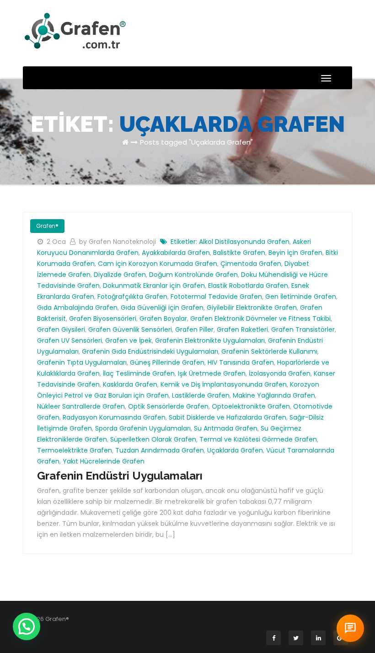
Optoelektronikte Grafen (251, 406)
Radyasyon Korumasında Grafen (114, 417)
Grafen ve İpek (128, 340)
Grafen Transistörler (303, 329)
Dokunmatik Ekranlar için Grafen (154, 285)
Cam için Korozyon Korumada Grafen (157, 263)
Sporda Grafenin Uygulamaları (143, 428)
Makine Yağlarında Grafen (274, 395)
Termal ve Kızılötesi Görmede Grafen (258, 439)
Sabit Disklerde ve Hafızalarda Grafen (227, 417)
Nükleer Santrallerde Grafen (81, 406)
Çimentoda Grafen (250, 263)
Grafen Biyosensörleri (102, 318)
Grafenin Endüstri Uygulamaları (120, 475)
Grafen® (47, 226)
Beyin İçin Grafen (295, 252)
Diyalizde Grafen (120, 274)
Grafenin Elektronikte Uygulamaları (210, 340)
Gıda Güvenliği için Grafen (162, 307)
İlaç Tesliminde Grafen (139, 373)
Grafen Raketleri (242, 329)
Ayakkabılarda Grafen (176, 252)
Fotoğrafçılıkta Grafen (132, 296)
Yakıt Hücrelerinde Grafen (104, 461)
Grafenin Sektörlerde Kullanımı (269, 351)
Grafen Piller (194, 329)
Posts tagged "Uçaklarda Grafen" (196, 142)
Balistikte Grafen (239, 252)
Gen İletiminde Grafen (300, 296)
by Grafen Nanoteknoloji (118, 241)
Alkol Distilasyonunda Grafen (244, 241)
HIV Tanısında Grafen (241, 362)
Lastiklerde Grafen (201, 395)
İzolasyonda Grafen (280, 373)
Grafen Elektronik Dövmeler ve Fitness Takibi (260, 318)
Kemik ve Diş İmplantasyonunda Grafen (224, 384)
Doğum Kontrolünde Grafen (193, 274)
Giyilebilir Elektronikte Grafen (252, 307)
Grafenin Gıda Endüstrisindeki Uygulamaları (150, 351)
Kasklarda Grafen (130, 384)
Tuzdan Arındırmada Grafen (159, 450)
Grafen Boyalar (163, 318)
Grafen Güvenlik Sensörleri (130, 329)
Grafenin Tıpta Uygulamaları (82, 362)
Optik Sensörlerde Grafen (168, 406)
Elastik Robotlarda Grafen (248, 285)
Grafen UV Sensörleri (69, 340)
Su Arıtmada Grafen (225, 428)
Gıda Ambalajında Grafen (77, 307)
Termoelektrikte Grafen (74, 450)
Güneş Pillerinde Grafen (167, 362)
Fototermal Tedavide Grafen (216, 296)
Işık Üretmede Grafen (212, 373)
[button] (26, 626)
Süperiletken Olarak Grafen (153, 439)
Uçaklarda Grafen (235, 450)
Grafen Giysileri (61, 329)
